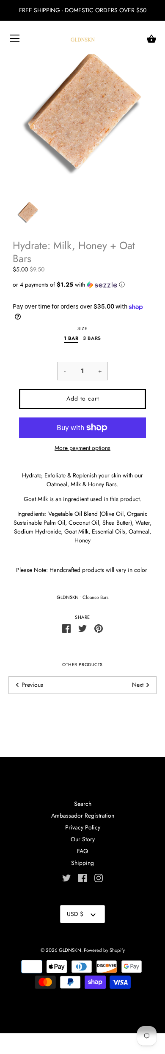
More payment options (82, 448)
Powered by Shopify (104, 950)
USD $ (75, 914)
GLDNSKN (68, 597)
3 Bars (92, 338)
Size (82, 328)
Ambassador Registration (82, 815)
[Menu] (14, 40)
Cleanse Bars (95, 597)
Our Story (83, 839)
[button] (82, 284)
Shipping (82, 863)
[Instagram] (98, 877)
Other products (82, 664)
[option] (28, 212)
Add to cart (82, 398)
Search (82, 803)
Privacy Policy (82, 827)
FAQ (82, 851)
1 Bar (71, 338)
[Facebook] (82, 877)
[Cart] (151, 39)
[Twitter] (66, 877)
